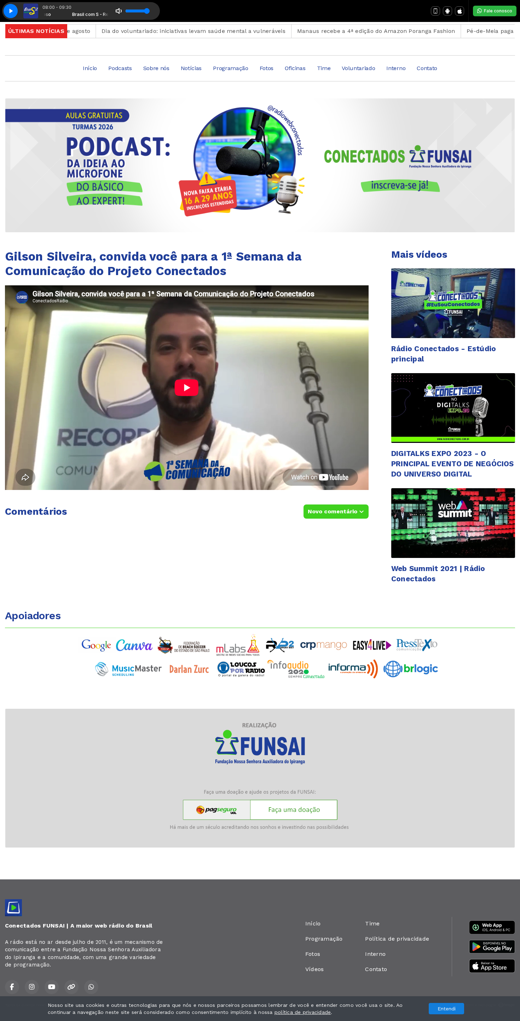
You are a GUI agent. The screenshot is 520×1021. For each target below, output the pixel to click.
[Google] (97, 644)
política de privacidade (303, 1012)
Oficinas (295, 68)
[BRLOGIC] (410, 668)
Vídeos (314, 969)
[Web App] (435, 11)
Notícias (191, 68)
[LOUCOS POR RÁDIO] (241, 668)
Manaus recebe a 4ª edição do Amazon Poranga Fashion (342, 31)
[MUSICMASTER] (128, 668)
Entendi (447, 1008)
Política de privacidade (397, 938)
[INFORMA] (353, 668)
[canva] (134, 644)
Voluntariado (358, 68)
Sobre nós (156, 68)
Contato (427, 68)
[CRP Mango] (323, 644)
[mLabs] (238, 644)
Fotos (266, 68)
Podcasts (120, 68)
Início (90, 68)
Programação (230, 68)
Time (324, 68)
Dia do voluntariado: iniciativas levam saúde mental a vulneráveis (160, 31)
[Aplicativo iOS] (459, 11)
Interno (395, 68)
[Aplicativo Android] (447, 11)
